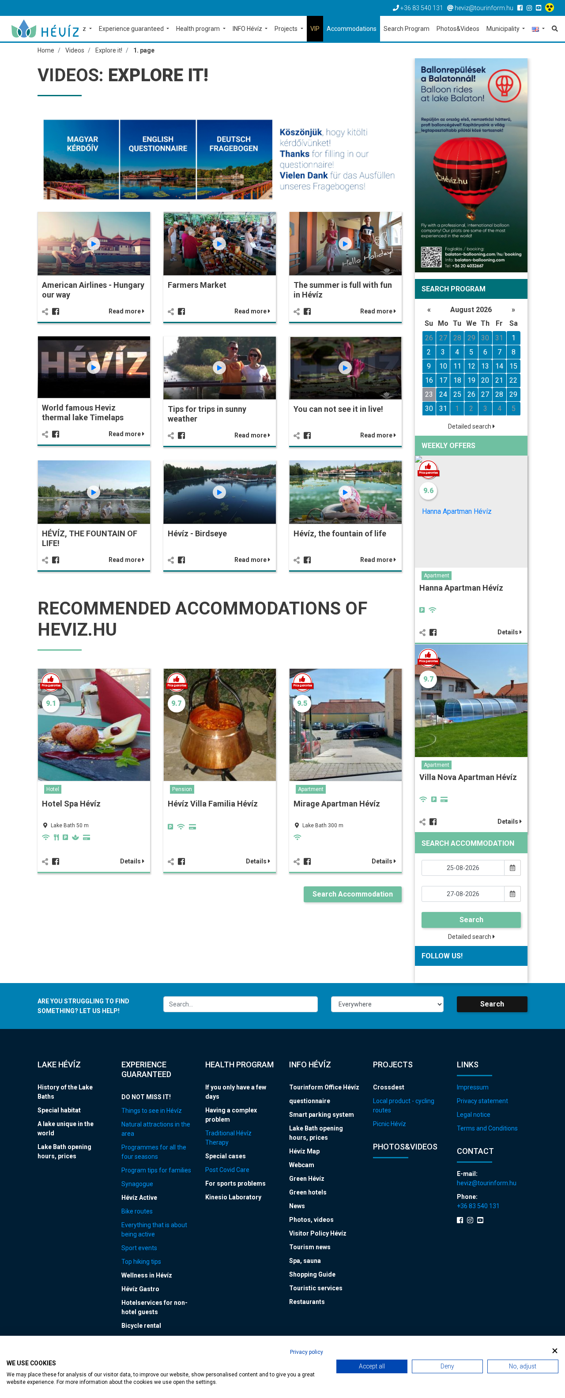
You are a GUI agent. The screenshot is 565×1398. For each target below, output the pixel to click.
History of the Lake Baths (65, 1092)
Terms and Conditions (487, 1128)
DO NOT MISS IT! (146, 1096)
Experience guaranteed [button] (132, 28)
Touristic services (316, 1288)
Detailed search (470, 426)
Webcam (301, 1164)
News (297, 1206)
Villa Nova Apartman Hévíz (468, 777)
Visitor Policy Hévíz (318, 1233)
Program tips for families (156, 1170)
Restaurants (307, 1301)
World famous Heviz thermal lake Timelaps (83, 412)
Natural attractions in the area (155, 1129)
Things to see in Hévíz (151, 1110)
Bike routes (137, 1211)
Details (131, 861)
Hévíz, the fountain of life (340, 533)
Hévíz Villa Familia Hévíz (213, 803)
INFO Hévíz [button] (248, 28)
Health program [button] (198, 28)
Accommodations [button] (352, 28)
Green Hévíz (306, 1178)
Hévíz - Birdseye (197, 533)
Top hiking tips (141, 1261)
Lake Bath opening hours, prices (64, 1151)
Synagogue (137, 1183)
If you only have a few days (235, 1092)
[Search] (553, 28)
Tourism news (310, 1247)
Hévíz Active (139, 1197)
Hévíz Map (304, 1151)
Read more (125, 311)
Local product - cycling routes (403, 1105)
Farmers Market (197, 285)
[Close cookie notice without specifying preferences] (554, 1351)
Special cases (225, 1156)
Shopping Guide (312, 1274)
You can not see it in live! (338, 409)
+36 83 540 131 (478, 1206)
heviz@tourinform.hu (486, 1183)
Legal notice (473, 1114)
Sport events (139, 1247)
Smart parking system (321, 1114)
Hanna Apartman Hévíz (461, 587)
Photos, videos (311, 1219)
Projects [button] (287, 28)
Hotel (52, 789)
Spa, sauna (305, 1260)
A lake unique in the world (66, 1128)
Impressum (473, 1087)
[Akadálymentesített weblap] (550, 7)
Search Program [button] (406, 28)
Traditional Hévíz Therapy (228, 1138)
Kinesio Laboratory (233, 1197)
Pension (182, 789)
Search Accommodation (353, 894)
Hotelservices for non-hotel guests (154, 1307)
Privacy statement (482, 1100)
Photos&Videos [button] (458, 28)
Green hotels (308, 1192)
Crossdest (388, 1087)
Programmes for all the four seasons (153, 1152)
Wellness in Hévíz (146, 1275)
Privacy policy (306, 1352)
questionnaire (309, 1100)
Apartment (311, 789)
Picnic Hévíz (389, 1123)
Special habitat (59, 1110)
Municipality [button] (503, 28)
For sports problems (235, 1183)
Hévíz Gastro (140, 1288)
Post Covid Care (227, 1169)
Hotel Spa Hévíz (71, 803)
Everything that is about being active (154, 1229)
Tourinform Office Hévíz (324, 1087)
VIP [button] (315, 28)
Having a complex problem (231, 1115)
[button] (538, 29)
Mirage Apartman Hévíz (337, 803)
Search (471, 920)
